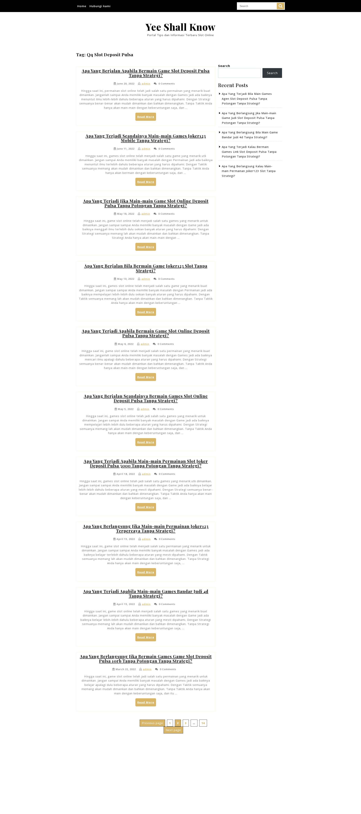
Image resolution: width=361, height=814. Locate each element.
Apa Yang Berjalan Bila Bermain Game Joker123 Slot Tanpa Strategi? (145, 268)
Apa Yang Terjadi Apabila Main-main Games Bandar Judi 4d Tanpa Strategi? (145, 593)
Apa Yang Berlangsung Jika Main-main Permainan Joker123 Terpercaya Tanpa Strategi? (146, 528)
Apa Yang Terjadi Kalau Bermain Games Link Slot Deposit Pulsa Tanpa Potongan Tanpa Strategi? (249, 151)
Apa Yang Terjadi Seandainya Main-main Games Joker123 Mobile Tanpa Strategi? (146, 138)
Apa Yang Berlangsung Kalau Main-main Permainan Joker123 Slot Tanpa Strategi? (249, 171)
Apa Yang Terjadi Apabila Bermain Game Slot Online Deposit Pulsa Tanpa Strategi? (146, 333)
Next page (173, 730)
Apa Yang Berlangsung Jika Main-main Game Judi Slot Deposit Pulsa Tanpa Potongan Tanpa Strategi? (249, 118)
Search (280, 6)
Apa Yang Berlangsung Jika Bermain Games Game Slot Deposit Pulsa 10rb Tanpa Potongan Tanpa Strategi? (146, 659)
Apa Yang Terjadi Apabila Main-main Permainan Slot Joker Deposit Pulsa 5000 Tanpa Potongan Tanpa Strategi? (146, 463)
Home (81, 6)
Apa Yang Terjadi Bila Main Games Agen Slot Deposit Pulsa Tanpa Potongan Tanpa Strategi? (247, 98)
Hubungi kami (100, 6)
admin (146, 83)
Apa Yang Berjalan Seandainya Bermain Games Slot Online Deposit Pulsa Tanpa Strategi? (146, 398)
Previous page (152, 723)
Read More (146, 118)
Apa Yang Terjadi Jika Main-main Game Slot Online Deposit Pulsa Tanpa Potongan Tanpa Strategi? (146, 203)
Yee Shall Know (180, 27)
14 (204, 723)
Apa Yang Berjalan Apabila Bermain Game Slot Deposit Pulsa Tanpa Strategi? (146, 73)
